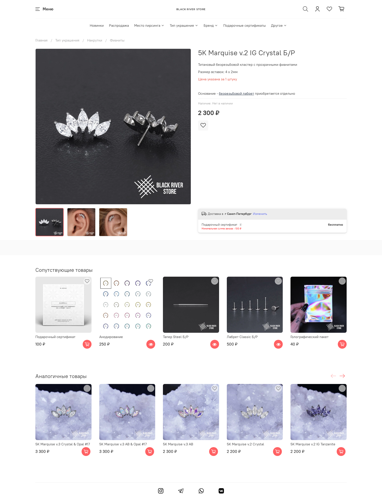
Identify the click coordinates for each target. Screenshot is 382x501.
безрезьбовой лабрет (236, 93)
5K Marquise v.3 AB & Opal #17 (123, 444)
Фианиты (117, 40)
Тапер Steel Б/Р (176, 336)
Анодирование (111, 336)
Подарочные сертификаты (244, 25)
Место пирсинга (147, 25)
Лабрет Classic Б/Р (242, 336)
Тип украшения (182, 25)
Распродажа (119, 25)
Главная (41, 40)
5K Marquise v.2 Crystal (245, 444)
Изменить (260, 214)
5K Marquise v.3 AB (178, 444)
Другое (277, 25)
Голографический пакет (309, 336)
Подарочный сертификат (55, 336)
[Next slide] (184, 126)
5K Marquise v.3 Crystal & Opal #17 (62, 444)
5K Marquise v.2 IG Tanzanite (312, 444)
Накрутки (94, 40)
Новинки (97, 25)
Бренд (209, 25)
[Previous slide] (42, 126)
